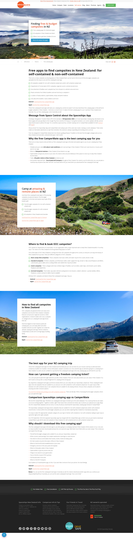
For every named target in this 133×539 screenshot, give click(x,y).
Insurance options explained (50, 505)
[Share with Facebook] (112, 62)
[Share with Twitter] (115, 62)
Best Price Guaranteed (46, 1)
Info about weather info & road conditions (76, 512)
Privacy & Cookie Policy (24, 510)
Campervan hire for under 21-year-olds (52, 512)
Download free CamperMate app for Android (34, 217)
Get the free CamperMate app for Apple (33, 220)
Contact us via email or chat (26, 505)
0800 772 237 (24, 507)
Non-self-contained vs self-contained (52, 510)
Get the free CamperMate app (41, 105)
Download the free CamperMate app (44, 102)
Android (100, 123)
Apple (32, 125)
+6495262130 (32, 507)
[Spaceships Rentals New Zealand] (23, 4)
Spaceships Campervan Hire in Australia (76, 505)
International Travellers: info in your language (53, 514)
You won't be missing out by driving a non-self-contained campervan (47, 392)
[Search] (103, 5)
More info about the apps (40, 40)
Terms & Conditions (24, 508)
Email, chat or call (75, 1)
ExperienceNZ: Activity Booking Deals (75, 507)
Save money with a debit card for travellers (77, 510)
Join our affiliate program (25, 514)
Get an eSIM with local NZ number (74, 508)
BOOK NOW (111, 5)
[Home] (18, 62)
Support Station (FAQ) (24, 512)
